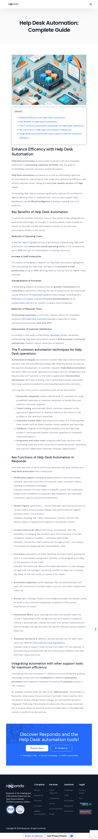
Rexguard (68, 806)
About (37, 790)
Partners (38, 800)
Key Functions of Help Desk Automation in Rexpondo (45, 129)
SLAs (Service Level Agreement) (49, 642)
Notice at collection (34, 836)
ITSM (66, 795)
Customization (56, 808)
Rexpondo (38, 795)
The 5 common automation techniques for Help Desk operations (51, 125)
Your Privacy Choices (57, 836)
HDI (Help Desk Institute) (34, 319)
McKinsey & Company (22, 298)
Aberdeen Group (58, 335)
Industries (68, 811)
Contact (38, 806)
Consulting (54, 798)
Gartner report (21, 242)
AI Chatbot (69, 800)
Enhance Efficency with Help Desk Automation (42, 117)
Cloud (52, 803)
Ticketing (68, 790)
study (32, 335)
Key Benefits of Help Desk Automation (38, 121)
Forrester (30, 262)
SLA (81, 798)
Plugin (52, 814)
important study (40, 294)
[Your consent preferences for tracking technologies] (95, 629)
